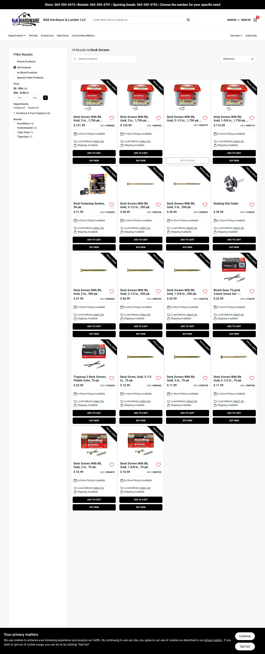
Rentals (33, 35)
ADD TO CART (94, 153)
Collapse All (19, 108)
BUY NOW (94, 160)
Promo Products (26, 61)
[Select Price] (45, 97)
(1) (25, 132)
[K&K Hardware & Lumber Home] (24, 20)
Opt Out (245, 646)
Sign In (231, 19)
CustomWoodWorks (83, 35)
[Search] (188, 20)
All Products (24, 67)
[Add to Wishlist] (112, 118)
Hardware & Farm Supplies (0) (33, 113)
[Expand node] (15, 113)
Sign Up (246, 19)
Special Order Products (30, 78)
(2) (27, 127)
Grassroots (47, 35)
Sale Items (63, 35)
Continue (245, 636)
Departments (15, 35)
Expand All (33, 108)
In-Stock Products (27, 72)
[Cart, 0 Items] (255, 20)
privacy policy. (213, 640)
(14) (25, 123)
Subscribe (251, 35)
